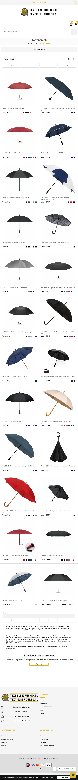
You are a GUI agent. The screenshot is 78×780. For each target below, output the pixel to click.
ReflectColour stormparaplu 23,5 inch (53, 153)
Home (30, 43)
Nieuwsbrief (43, 703)
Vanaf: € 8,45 (45, 336)
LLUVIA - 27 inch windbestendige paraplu (54, 600)
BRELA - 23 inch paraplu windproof (13, 108)
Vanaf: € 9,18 (6, 425)
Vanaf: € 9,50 (6, 470)
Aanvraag (39, 664)
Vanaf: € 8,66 (6, 381)
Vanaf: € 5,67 (45, 112)
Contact (3, 736)
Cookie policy (44, 736)
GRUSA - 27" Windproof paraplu (12, 421)
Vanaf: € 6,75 (6, 157)
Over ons (42, 700)
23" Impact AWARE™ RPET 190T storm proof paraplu (58, 376)
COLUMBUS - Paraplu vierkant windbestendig (55, 511)
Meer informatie (50, 777)
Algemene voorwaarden (47, 745)
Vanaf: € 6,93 (6, 202)
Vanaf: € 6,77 (45, 157)
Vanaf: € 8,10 (45, 291)
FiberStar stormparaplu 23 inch (12, 600)
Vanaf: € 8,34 (6, 336)
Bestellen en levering (7, 739)
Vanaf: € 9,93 (6, 560)
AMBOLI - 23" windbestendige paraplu (14, 242)
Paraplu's (36, 43)
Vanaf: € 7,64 (45, 202)
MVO (41, 710)
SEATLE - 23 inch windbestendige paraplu (15, 197)
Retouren (3, 745)
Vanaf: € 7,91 (45, 247)
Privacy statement (45, 739)
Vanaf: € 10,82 (46, 604)
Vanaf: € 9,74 (45, 515)
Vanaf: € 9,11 (45, 381)
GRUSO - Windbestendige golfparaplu (14, 287)
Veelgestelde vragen (46, 707)
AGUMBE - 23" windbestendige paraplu (15, 555)
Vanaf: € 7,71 (6, 247)
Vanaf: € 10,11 (46, 560)
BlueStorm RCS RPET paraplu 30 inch (14, 376)
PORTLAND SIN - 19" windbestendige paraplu (17, 153)
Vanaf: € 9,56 (45, 470)
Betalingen (4, 742)
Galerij (42, 713)
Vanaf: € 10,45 (7, 604)
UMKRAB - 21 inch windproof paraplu (53, 555)
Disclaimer (43, 742)
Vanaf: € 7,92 (6, 291)
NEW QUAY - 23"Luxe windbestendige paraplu (17, 332)
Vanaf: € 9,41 (45, 425)
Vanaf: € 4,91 (6, 112)
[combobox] (36, 32)
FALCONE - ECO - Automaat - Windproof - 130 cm (18, 466)
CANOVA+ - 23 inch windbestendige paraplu (55, 242)
